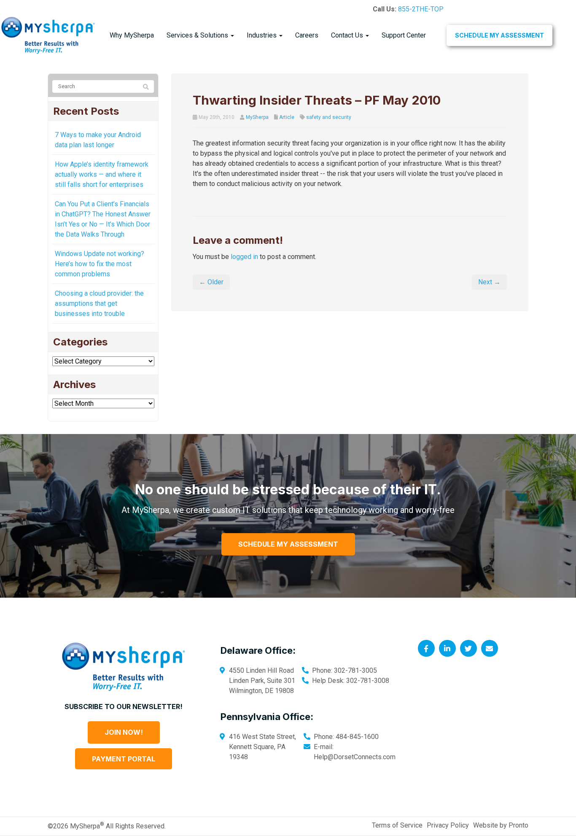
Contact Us (348, 35)
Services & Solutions (198, 35)
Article (286, 117)
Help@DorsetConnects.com (355, 757)
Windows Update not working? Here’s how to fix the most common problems (99, 264)
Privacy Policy (448, 825)
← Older (211, 282)
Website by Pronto (500, 825)
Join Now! (124, 732)
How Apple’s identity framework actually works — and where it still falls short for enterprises (101, 174)
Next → (489, 282)
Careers (306, 35)
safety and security (328, 117)
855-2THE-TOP (421, 9)
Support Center (404, 35)
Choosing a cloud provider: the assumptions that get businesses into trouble (99, 303)
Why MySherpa (132, 35)
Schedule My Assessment (499, 35)
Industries (262, 35)
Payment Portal (123, 759)
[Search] (146, 87)
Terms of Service (397, 825)
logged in (244, 257)
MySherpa (257, 117)
